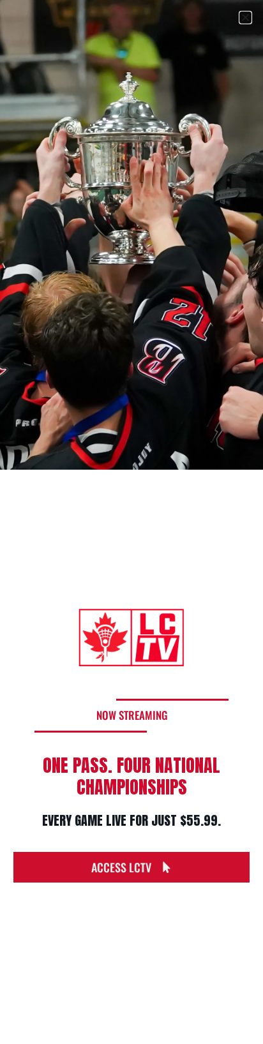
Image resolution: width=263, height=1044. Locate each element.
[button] (245, 17)
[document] (131, 522)
